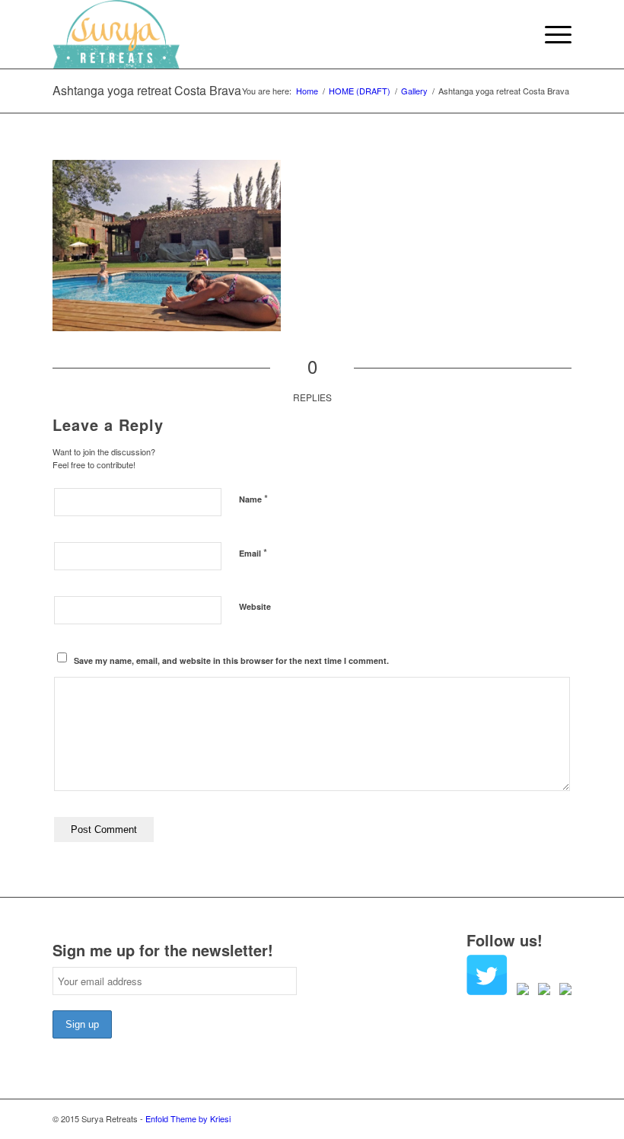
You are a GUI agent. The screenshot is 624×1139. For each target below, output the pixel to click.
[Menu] (550, 34)
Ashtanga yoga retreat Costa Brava (147, 90)
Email (253, 552)
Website (255, 606)
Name (253, 498)
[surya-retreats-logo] (116, 34)
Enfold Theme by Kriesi (188, 1118)
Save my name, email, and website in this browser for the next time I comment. (231, 660)
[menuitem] (550, 34)
